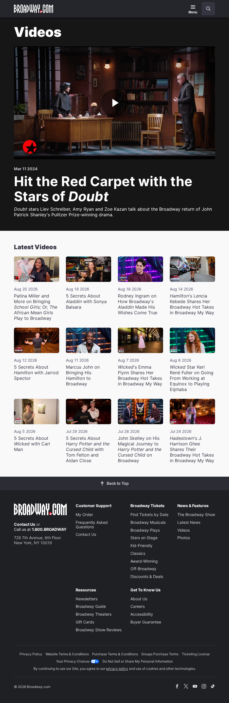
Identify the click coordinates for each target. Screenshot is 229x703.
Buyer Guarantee (145, 622)
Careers (137, 606)
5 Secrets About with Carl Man (32, 443)
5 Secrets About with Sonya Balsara (86, 301)
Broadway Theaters (93, 614)
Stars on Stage (144, 537)
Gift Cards (85, 622)
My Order (84, 514)
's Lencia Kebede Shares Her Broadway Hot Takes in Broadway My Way (192, 304)
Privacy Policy (31, 654)
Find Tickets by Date (149, 514)
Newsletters (86, 598)
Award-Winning (144, 561)
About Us (138, 598)
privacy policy (117, 668)
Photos (183, 537)
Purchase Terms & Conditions (115, 654)
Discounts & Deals (146, 576)
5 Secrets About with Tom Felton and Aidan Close (87, 449)
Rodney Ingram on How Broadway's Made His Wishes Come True (137, 304)
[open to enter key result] (208, 8)
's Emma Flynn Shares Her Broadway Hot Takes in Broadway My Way (140, 375)
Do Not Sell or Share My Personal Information (137, 661)
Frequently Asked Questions (92, 524)
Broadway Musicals (148, 522)
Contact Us (24, 524)
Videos (183, 530)
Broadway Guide (91, 606)
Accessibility (141, 614)
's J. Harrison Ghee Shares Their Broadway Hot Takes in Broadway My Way (192, 449)
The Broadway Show (196, 514)
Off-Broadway (143, 568)
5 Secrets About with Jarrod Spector (36, 372)
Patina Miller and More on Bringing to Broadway (35, 307)
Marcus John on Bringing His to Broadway (83, 375)
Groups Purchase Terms (159, 654)
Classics (137, 553)
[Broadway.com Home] (33, 8)
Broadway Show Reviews (98, 629)
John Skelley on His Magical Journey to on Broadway (139, 449)
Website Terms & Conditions (67, 654)
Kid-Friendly (141, 545)
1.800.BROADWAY (49, 529)
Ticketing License (196, 654)
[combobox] (206, 8)
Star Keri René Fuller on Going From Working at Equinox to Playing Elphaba (191, 378)
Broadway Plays (145, 530)
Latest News (188, 522)
